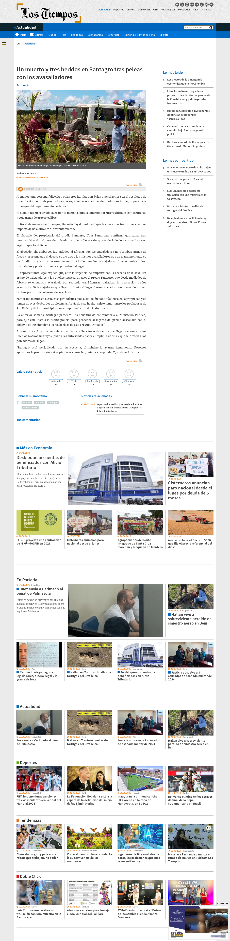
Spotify (211, 5)
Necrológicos (167, 9)
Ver (19, 43)
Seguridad (114, 34)
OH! (155, 9)
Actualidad (104, 9)
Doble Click (144, 9)
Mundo (52, 34)
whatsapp (187, 5)
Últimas (39, 34)
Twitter (182, 5)
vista (16, 585)
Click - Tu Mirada (202, 9)
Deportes (118, 9)
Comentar (131, 185)
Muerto (26, 402)
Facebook (177, 5)
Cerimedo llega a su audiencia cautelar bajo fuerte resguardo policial (185, 130)
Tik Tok (202, 5)
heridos (39, 402)
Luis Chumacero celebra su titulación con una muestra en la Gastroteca (186, 195)
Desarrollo (29, 43)
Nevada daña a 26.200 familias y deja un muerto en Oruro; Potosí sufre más (186, 222)
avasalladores (30, 407)
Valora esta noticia (29, 371)
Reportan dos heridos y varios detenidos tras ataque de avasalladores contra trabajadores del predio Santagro (119, 407)
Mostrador (184, 9)
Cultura (131, 9)
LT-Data (164, 34)
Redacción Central (26, 173)
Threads (207, 5)
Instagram (192, 5)
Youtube (197, 5)
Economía (77, 34)
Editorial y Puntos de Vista (140, 34)
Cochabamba (95, 34)
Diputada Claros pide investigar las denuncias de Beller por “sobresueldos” (188, 115)
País (64, 34)
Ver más (18, 453)
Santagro (53, 402)
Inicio (23, 34)
